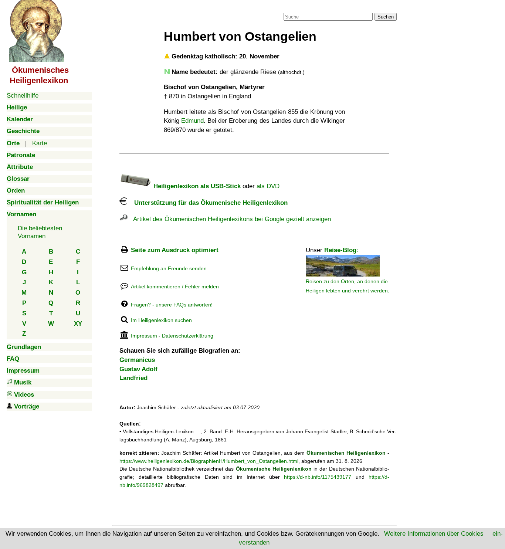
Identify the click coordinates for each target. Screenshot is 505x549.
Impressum (144, 336)
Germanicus (137, 359)
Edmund (192, 120)
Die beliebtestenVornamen (40, 232)
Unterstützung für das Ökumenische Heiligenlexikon (207, 202)
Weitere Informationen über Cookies (434, 533)
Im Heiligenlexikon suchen (161, 320)
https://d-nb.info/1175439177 (317, 477)
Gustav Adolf (138, 369)
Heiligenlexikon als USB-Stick (196, 186)
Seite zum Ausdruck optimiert (174, 250)
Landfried (133, 378)
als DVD (268, 186)
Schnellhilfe (22, 95)
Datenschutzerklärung (187, 336)
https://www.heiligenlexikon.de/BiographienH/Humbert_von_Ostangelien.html (208, 461)
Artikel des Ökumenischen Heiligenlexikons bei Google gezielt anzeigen (229, 219)
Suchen (385, 17)
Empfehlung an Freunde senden (169, 268)
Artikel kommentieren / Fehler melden (175, 286)
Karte (39, 143)
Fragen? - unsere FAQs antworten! (172, 305)
